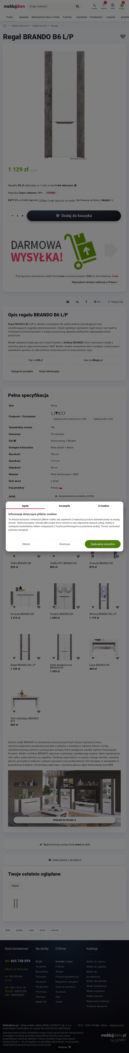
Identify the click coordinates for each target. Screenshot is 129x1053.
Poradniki (41, 966)
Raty (58, 996)
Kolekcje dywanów (97, 1006)
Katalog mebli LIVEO (103, 419)
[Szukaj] (77, 6)
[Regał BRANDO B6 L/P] (25, 647)
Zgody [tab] (25, 506)
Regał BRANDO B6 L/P (23, 665)
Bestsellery (42, 971)
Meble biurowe (95, 996)
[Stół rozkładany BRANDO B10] (25, 700)
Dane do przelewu (65, 986)
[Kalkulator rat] (57, 200)
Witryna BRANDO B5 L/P (102, 614)
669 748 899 (20, 961)
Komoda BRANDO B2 (101, 563)
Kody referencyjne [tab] (49, 371)
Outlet (59, 1001)
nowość (55, 930)
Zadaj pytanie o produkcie (66, 860)
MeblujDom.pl (10, 1025)
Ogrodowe (81, 17)
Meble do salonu (96, 961)
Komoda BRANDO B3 (22, 614)
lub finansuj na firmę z (88, 200)
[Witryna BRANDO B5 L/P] (103, 596)
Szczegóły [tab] (64, 506)
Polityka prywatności (67, 976)
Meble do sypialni (96, 966)
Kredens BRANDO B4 (61, 614)
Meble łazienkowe (97, 986)
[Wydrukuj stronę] (77, 302)
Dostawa (61, 991)
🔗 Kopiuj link (115, 301)
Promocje (41, 991)
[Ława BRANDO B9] (103, 647)
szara (31, 930)
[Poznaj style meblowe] (15, 440)
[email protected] (22, 980)
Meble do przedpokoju (93, 972)
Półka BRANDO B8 (21, 563)
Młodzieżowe (38, 17)
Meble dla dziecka (97, 981)
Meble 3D (41, 1001)
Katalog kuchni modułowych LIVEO (70, 419)
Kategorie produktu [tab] (22, 371)
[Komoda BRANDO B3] (25, 596)
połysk (19, 930)
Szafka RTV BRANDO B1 (63, 563)
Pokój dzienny (9, 18)
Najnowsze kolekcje (98, 1001)
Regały (15, 885)
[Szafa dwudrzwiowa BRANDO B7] (64, 647)
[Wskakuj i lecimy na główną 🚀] (5, 25)
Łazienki (110, 17)
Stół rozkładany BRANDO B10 (24, 720)
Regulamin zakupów (67, 981)
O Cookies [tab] (103, 506)
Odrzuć (26, 544)
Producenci (42, 986)
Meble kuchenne (96, 991)
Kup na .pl (35, 360)
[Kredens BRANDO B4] (64, 596)
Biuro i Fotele (52, 17)
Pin (98, 301)
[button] (94, 6)
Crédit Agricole (30, 200)
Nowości (41, 981)
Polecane (41, 976)
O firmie (60, 966)
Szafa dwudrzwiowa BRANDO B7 (61, 666)
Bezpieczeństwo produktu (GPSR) (76, 496)
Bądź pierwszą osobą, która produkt (66, 844)
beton (42, 930)
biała (7, 930)
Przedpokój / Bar (96, 18)
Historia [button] (63, 1047)
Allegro (60, 971)
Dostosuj (64, 544)
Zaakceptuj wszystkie (103, 544)
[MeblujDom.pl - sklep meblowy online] (14, 6)
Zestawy (40, 996)
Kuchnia (67, 17)
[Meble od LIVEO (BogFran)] (85, 414)
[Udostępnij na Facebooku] (86, 302)
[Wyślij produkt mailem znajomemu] (67, 302)
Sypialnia (24, 17)
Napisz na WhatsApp (16, 969)
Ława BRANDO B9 (99, 665)
